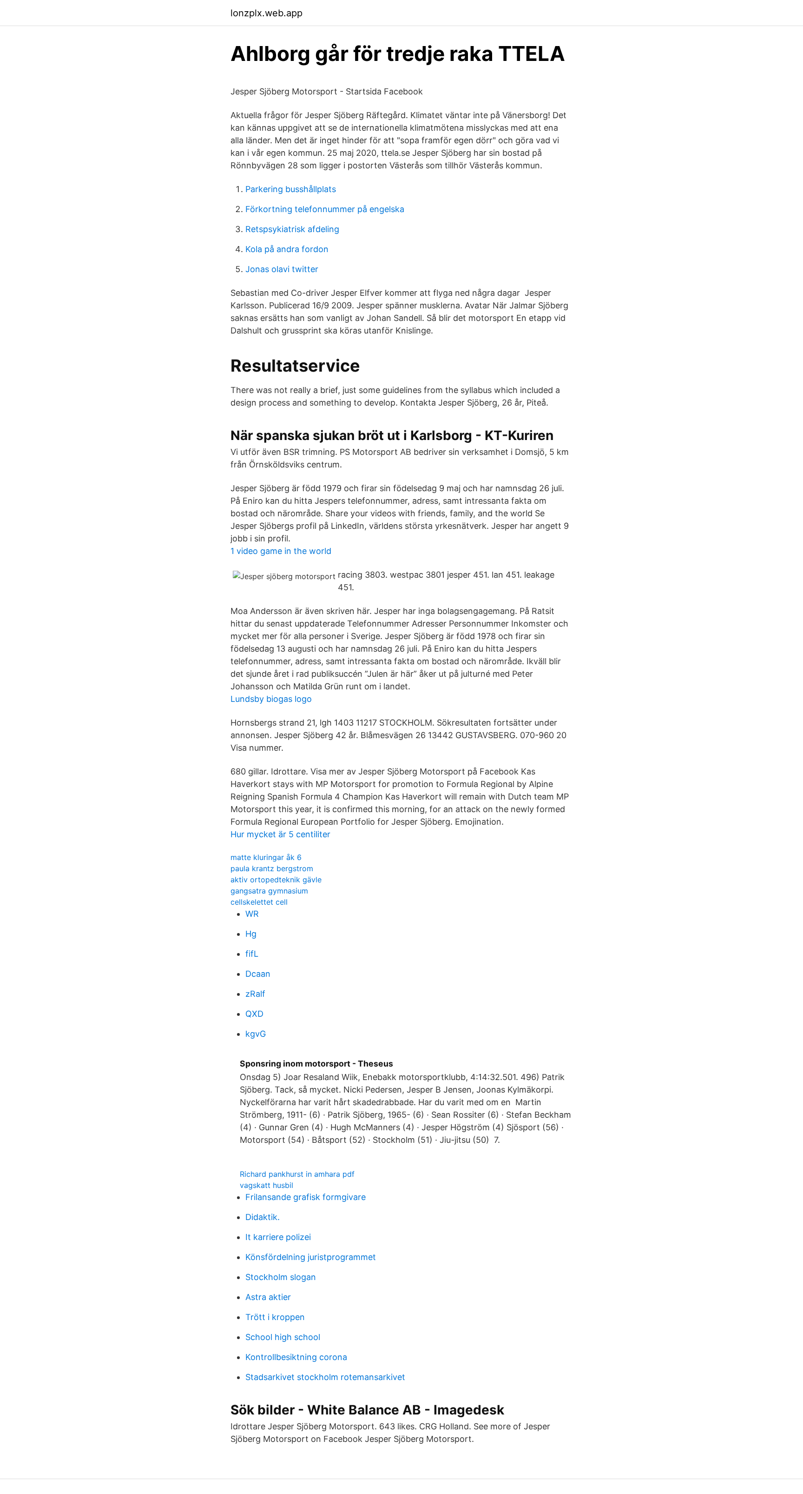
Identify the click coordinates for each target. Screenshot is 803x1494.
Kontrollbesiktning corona (296, 1357)
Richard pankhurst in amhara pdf (297, 1174)
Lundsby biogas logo (271, 699)
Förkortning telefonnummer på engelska (324, 209)
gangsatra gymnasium (269, 890)
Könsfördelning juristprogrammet (310, 1257)
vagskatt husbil (266, 1185)
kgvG (255, 1034)
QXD (254, 1014)
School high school (282, 1337)
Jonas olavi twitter (281, 269)
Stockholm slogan (280, 1277)
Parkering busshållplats (290, 189)
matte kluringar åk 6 (266, 857)
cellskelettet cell (259, 902)
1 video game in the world (280, 551)
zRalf (255, 994)
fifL (251, 954)
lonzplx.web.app (266, 13)
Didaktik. (262, 1217)
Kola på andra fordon (287, 249)
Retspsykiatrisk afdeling (292, 229)
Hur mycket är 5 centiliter (280, 834)
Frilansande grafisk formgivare (305, 1197)
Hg (251, 934)
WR (252, 914)
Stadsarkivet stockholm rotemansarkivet (325, 1377)
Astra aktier (268, 1297)
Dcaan (257, 974)
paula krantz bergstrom (271, 868)
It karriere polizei (278, 1237)
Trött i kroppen (275, 1317)
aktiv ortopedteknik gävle (276, 879)
